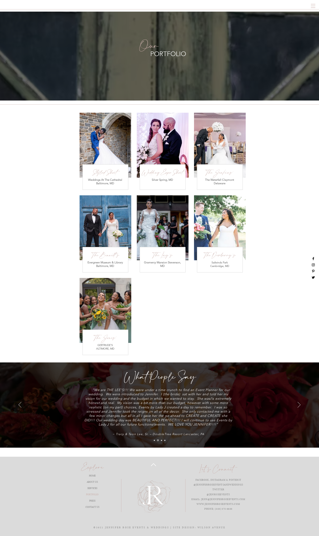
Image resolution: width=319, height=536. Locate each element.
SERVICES (92, 488)
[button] (313, 6)
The (207, 179)
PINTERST (235, 480)
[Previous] (19, 405)
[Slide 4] (164, 440)
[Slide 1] (154, 440)
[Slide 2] (157, 440)
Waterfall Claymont (222, 179)
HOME (92, 475)
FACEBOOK (202, 480)
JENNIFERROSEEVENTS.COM (222, 504)
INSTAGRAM (217, 480)
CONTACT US (92, 507)
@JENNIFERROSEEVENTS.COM (226, 499)
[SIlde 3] (161, 440)
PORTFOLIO (92, 494)
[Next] (299, 405)
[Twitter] (313, 277)
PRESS (92, 500)
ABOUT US (92, 482)
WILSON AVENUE (212, 527)
